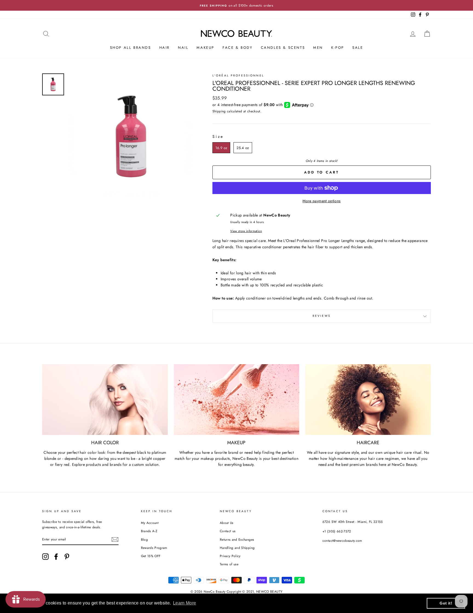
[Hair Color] (105, 399)
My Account (150, 522)
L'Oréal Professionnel (238, 75)
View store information (246, 231)
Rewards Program (154, 547)
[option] (236, 5)
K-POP (337, 47)
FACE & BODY (238, 47)
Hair (164, 47)
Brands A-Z (149, 531)
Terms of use (229, 564)
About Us (226, 522)
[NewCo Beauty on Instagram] (45, 556)
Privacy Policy (230, 556)
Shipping (219, 111)
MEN (318, 47)
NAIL (183, 47)
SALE (357, 47)
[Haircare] (368, 399)
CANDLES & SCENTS (283, 47)
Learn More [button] (184, 603)
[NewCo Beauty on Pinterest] (67, 556)
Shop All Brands (130, 47)
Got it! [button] (446, 603)
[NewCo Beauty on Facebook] (56, 556)
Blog (144, 539)
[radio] (221, 147)
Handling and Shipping (237, 547)
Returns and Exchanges (237, 539)
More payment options (321, 201)
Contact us (228, 531)
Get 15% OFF (151, 556)
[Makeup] (236, 399)
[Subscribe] (115, 539)
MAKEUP (205, 47)
